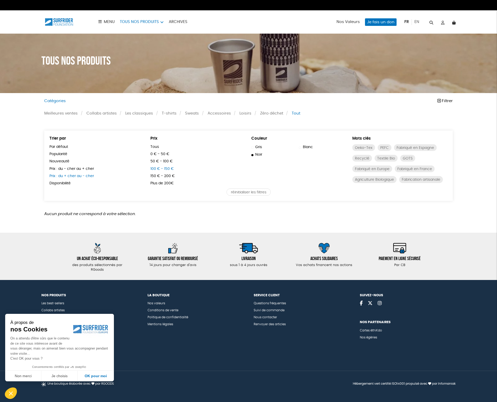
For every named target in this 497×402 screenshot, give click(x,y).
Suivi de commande (269, 310)
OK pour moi (96, 376)
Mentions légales (160, 324)
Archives (178, 22)
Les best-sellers (52, 303)
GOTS (408, 158)
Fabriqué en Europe (372, 169)
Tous (154, 147)
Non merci (23, 376)
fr (406, 22)
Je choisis (60, 376)
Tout (296, 113)
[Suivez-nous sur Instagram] (380, 303)
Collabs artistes (101, 113)
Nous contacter (265, 317)
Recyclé (362, 158)
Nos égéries (368, 337)
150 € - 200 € (162, 176)
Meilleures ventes (61, 113)
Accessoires (219, 113)
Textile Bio (386, 158)
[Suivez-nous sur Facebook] (361, 303)
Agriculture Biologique (374, 179)
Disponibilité (60, 183)
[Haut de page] (486, 381)
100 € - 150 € (162, 169)
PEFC (384, 148)
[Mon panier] (454, 22)
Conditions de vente (163, 310)
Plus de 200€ (162, 183)
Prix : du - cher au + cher (71, 169)
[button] (11, 393)
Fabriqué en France (414, 169)
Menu (109, 22)
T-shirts (169, 113)
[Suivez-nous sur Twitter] (370, 303)
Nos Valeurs (348, 22)
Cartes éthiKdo (371, 330)
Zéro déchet (271, 113)
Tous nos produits (139, 22)
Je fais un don (380, 22)
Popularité (58, 154)
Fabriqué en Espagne (415, 148)
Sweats (192, 113)
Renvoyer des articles (270, 324)
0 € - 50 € (159, 154)
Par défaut (58, 147)
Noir (258, 154)
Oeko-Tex (363, 148)
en (416, 22)
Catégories (55, 101)
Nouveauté (59, 161)
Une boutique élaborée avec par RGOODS (80, 383)
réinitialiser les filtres (248, 192)
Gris (258, 147)
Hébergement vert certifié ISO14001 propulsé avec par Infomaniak (404, 383)
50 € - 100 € (161, 161)
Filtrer (447, 101)
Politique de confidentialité (168, 317)
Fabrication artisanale (421, 179)
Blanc (308, 147)
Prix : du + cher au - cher (71, 176)
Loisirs (245, 113)
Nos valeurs (156, 303)
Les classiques (139, 113)
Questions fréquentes (270, 303)
